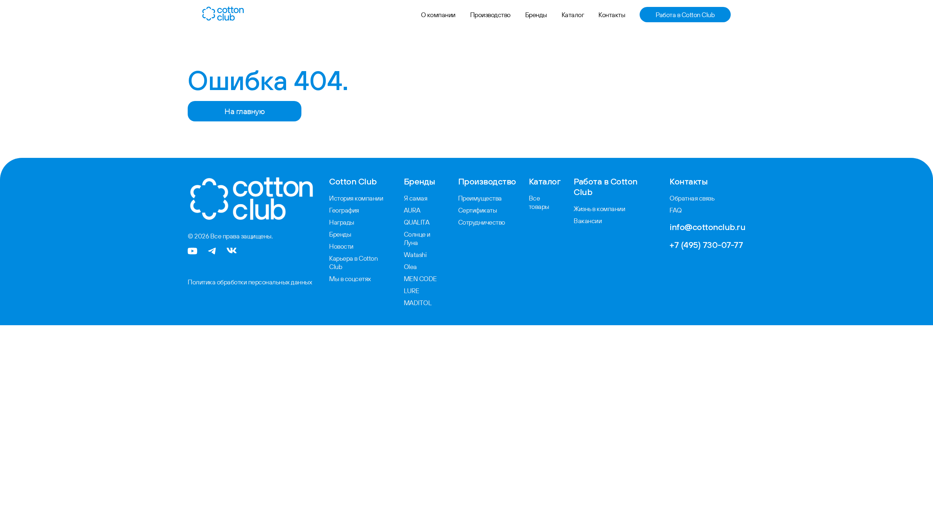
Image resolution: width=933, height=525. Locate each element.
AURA (412, 210)
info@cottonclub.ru (707, 227)
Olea (410, 266)
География (344, 210)
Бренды (536, 15)
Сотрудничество (481, 222)
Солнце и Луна (417, 238)
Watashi (415, 254)
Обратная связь (692, 198)
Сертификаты (477, 210)
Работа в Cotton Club (685, 15)
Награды (341, 222)
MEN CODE (420, 279)
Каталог (573, 15)
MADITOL (418, 303)
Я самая (416, 198)
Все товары (539, 202)
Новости (341, 246)
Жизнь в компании (599, 209)
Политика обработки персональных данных (250, 282)
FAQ (676, 210)
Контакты (611, 15)
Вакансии (588, 221)
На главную (245, 111)
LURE (411, 291)
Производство (490, 15)
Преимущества (480, 198)
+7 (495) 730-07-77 (706, 245)
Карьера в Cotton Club (353, 262)
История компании (356, 198)
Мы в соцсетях (350, 279)
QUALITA (417, 222)
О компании (438, 15)
